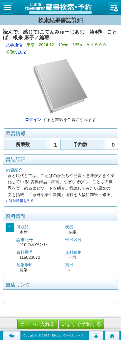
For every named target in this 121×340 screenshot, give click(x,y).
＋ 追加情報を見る (19, 201)
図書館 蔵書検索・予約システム (60, 7)
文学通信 (14, 44)
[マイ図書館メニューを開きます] (113, 7)
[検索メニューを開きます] (7, 7)
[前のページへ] (12, 335)
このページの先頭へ (96, 335)
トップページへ (112, 335)
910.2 (20, 52)
